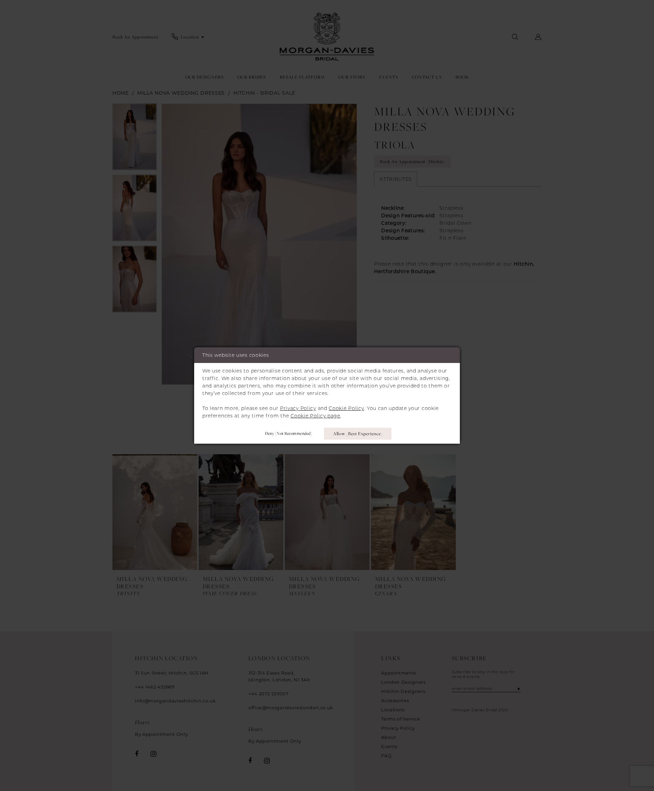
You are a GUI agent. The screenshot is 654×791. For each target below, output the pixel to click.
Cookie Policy (346, 408)
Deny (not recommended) (288, 433)
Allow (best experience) (358, 433)
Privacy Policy (298, 408)
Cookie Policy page (315, 416)
